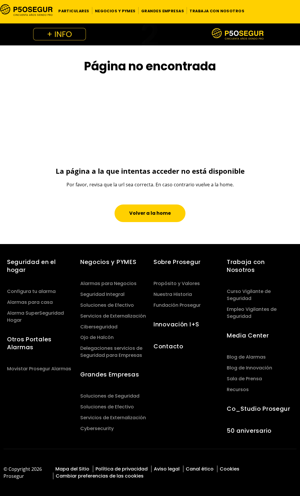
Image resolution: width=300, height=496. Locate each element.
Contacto (168, 346)
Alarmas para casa (30, 302)
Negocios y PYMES (108, 262)
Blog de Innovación (249, 367)
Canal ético (200, 469)
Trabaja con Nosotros (246, 266)
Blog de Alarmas (246, 357)
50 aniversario (249, 431)
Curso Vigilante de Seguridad (249, 295)
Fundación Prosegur (177, 305)
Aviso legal (167, 469)
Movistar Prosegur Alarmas (39, 368)
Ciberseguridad (98, 326)
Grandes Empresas (109, 374)
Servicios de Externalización (113, 316)
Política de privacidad (122, 469)
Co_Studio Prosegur (258, 409)
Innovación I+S (176, 324)
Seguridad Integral (102, 294)
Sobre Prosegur (177, 262)
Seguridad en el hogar (31, 266)
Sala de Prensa (244, 378)
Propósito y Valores (177, 283)
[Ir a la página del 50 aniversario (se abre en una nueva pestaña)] (150, 34)
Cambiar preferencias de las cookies (100, 476)
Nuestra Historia (173, 294)
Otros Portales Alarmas (29, 343)
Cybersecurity (97, 428)
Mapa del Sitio (72, 469)
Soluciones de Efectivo (107, 305)
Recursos (238, 389)
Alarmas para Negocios (108, 283)
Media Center (248, 335)
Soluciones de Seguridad (109, 396)
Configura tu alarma (31, 291)
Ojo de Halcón (97, 337)
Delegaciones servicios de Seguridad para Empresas (111, 352)
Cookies (229, 469)
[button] (73, 10)
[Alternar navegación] (288, 10)
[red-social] (271, 468)
